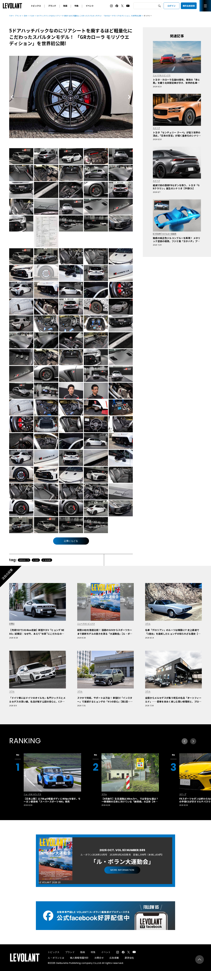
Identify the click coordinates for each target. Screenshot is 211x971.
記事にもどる (71, 541)
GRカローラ (24, 560)
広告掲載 (114, 957)
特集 (76, 5)
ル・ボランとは (56, 957)
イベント (90, 5)
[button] (193, 741)
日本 (25, 15)
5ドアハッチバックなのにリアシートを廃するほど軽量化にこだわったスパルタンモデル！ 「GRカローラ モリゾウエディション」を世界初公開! (89, 15)
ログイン (172, 5)
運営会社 (129, 957)
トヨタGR (47, 560)
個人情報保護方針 (79, 957)
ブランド (52, 5)
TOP (10, 15)
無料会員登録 (189, 5)
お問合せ (99, 957)
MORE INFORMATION (122, 870)
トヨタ (31, 15)
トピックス (36, 5)
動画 (65, 5)
